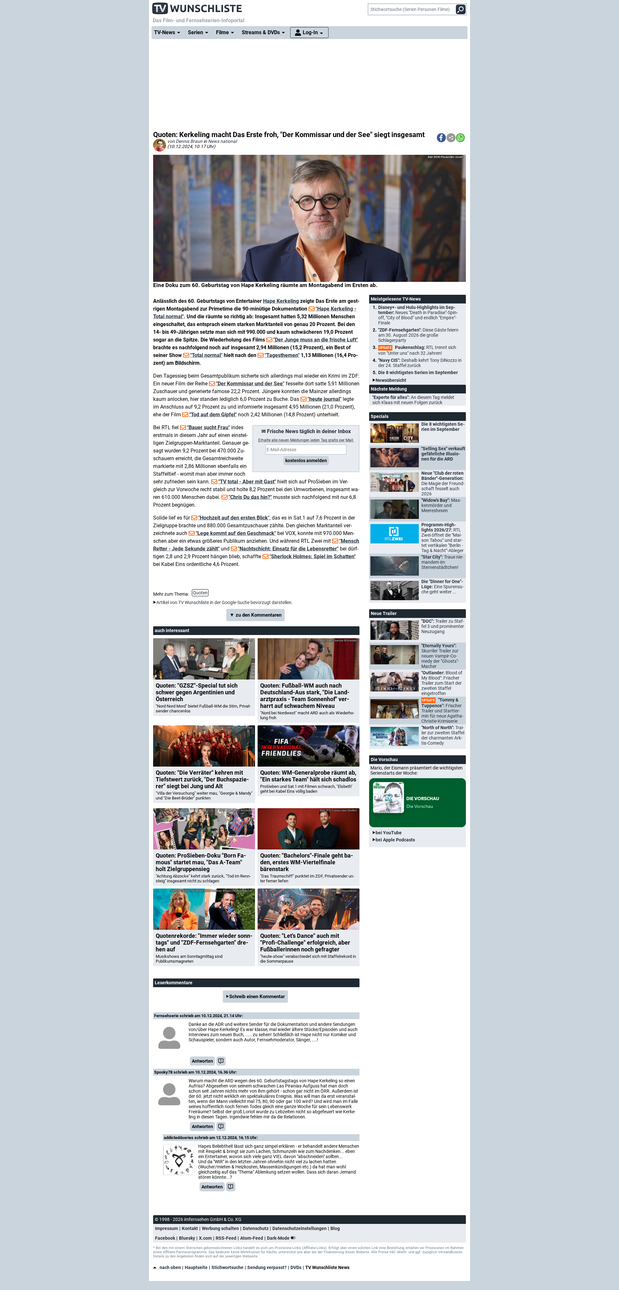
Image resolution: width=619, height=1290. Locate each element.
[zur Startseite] (197, 6)
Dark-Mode (278, 1238)
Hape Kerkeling (281, 301)
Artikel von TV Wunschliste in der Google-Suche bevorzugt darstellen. (224, 602)
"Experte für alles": (413, 400)
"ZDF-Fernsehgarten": (418, 335)
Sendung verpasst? (267, 1267)
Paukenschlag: (417, 350)
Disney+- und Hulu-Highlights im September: (418, 315)
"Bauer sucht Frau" (208, 427)
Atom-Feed (251, 1238)
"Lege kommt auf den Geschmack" (236, 533)
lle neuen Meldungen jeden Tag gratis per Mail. (306, 440)
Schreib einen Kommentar (257, 996)
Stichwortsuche (227, 1267)
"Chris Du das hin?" (250, 497)
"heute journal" (324, 399)
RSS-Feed (226, 1238)
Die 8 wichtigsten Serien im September (418, 372)
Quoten (200, 592)
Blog (335, 1228)
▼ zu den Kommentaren (255, 615)
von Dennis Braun (184, 141)
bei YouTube (389, 832)
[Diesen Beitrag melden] (221, 1061)
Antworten (202, 1061)
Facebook (165, 1238)
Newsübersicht (391, 380)
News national (222, 141)
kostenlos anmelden (306, 460)
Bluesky (187, 1238)
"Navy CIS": (420, 363)
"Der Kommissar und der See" (250, 384)
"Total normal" (206, 355)
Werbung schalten (220, 1228)
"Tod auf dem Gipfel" (213, 415)
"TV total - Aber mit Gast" (247, 482)
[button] (441, 137)
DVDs (295, 1267)
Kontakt (190, 1228)
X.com (205, 1238)
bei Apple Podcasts (395, 839)
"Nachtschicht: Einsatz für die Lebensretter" (288, 549)
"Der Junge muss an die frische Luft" (315, 340)
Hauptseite (196, 1267)
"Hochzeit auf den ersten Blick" (234, 518)
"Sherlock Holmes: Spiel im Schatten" (313, 556)
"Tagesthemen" (282, 355)
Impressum (166, 1228)
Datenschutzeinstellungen (299, 1228)
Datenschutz (256, 1228)
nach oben (170, 1267)
